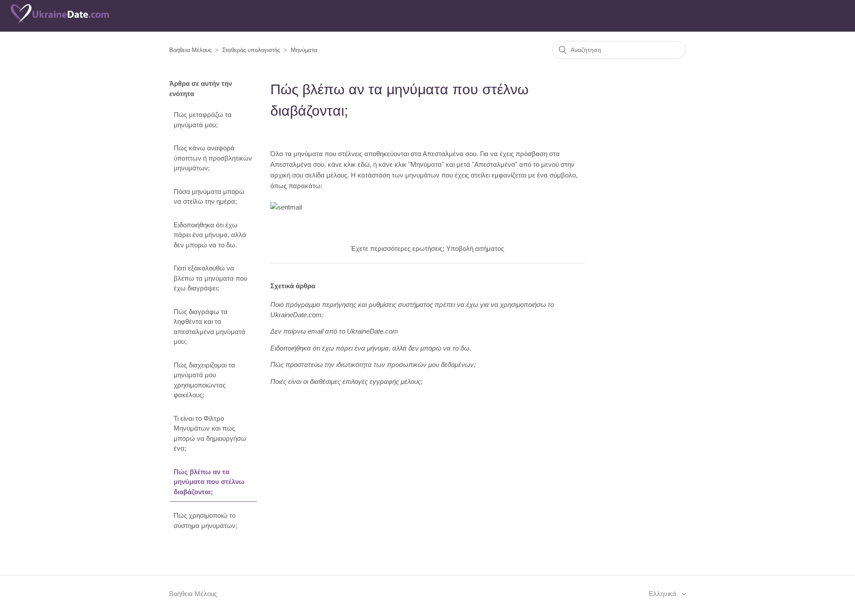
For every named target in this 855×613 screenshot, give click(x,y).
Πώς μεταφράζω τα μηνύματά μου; (203, 120)
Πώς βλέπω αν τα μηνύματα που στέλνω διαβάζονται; (209, 482)
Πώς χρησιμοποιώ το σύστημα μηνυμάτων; (205, 520)
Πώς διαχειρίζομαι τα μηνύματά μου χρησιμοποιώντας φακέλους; (204, 380)
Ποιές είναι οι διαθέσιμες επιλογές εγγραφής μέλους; (346, 381)
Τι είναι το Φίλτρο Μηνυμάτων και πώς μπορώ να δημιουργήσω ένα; (210, 433)
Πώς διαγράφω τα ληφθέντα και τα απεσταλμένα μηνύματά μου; (209, 327)
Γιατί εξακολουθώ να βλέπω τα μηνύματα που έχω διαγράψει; (210, 278)
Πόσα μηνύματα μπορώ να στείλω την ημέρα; (209, 197)
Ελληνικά (663, 593)
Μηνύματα (304, 50)
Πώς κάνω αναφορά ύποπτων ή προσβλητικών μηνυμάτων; (213, 158)
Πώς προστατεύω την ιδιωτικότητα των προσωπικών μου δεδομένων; (373, 364)
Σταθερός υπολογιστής (251, 50)
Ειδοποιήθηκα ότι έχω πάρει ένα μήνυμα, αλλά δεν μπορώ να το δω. (210, 235)
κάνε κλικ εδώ (349, 164)
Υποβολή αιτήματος (475, 248)
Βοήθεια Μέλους (190, 50)
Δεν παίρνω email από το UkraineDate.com (334, 331)
